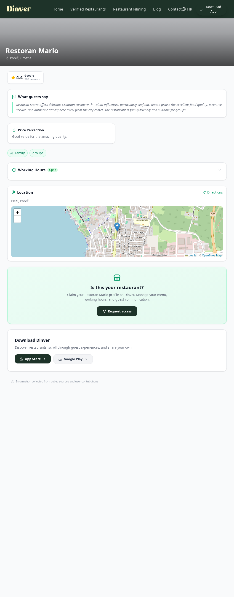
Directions (215, 192)
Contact (175, 9)
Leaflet (192, 255)
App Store (33, 359)
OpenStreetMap (212, 255)
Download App (213, 9)
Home (58, 9)
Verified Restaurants (88, 9)
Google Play (73, 359)
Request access (120, 311)
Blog (157, 9)
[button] (117, 227)
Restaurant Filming (129, 9)
